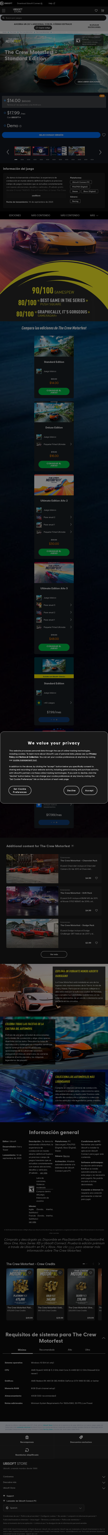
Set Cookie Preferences (20, 790)
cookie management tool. (25, 760)
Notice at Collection (28, 757)
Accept (89, 790)
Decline (71, 790)
